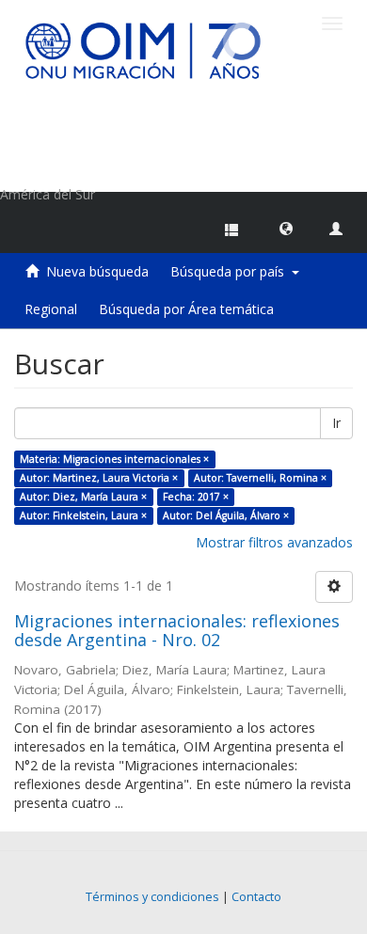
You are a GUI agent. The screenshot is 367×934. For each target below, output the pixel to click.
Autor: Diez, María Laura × (83, 496)
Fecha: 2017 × (196, 496)
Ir (336, 423)
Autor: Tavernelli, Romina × (260, 477)
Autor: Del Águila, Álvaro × (226, 515)
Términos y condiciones (152, 897)
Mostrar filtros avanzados (274, 542)
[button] (286, 228)
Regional (50, 309)
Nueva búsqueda (97, 271)
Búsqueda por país (231, 271)
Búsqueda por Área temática (186, 309)
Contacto (256, 897)
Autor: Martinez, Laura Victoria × (99, 477)
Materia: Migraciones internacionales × (114, 459)
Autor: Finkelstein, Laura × (83, 515)
